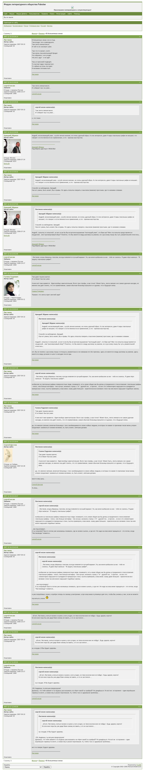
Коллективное (18, 26)
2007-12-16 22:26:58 (11, 132)
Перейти (7, 765)
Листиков (8, 40)
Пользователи (34, 14)
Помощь (77, 14)
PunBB (139, 765)
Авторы (49, 26)
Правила (44, 14)
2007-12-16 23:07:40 (11, 368)
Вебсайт (7, 163)
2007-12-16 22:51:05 (11, 254)
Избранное (8, 26)
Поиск (52, 14)
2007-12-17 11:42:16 (11, 662)
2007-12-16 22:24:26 (11, 102)
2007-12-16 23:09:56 (11, 402)
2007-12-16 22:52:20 (11, 273)
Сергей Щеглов (10, 445)
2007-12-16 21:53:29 (11, 82)
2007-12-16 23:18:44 (11, 441)
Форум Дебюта (21, 14)
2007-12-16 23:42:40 (11, 547)
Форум (11, 14)
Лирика (41, 33)
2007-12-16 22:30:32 (11, 172)
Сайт (6, 14)
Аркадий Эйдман (11, 136)
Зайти (70, 14)
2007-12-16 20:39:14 (11, 36)
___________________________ (43, 144)
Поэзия (43, 26)
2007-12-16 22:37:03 (11, 204)
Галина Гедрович (11, 277)
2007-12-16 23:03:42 (11, 309)
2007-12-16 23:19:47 (11, 496)
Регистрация (60, 14)
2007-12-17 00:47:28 (11, 612)
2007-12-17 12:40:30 (11, 706)
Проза (26, 26)
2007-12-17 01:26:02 (11, 632)
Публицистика (34, 26)
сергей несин (9, 86)
